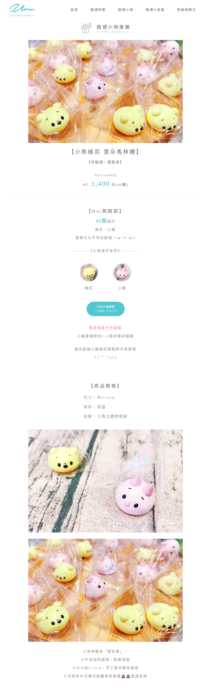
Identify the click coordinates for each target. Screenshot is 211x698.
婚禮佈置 (98, 10)
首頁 (74, 10)
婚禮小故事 (155, 10)
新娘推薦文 (186, 10)
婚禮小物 (125, 10)
